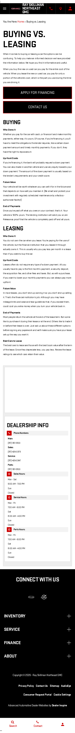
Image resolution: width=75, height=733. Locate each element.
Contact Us (42, 686)
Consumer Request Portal (37, 694)
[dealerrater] (44, 597)
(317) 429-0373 (14, 451)
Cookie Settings (62, 694)
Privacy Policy (26, 686)
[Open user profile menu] (70, 9)
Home (20, 21)
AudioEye (66, 686)
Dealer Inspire (59, 705)
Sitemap (54, 686)
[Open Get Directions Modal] (60, 8)
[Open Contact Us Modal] (51, 8)
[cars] (31, 597)
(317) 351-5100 (14, 443)
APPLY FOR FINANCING (37, 93)
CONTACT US (37, 107)
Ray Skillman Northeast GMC (47, 675)
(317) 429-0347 (14, 460)
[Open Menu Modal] (4, 8)
